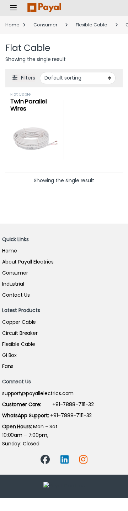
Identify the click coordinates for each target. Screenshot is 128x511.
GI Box (9, 355)
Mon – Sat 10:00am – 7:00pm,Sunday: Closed (30, 435)
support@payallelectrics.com (38, 393)
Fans (7, 366)
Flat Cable (20, 94)
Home (12, 25)
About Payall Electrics (28, 261)
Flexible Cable (91, 25)
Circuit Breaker (20, 333)
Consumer (45, 25)
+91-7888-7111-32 (48, 404)
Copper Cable (19, 322)
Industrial (13, 283)
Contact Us (16, 294)
